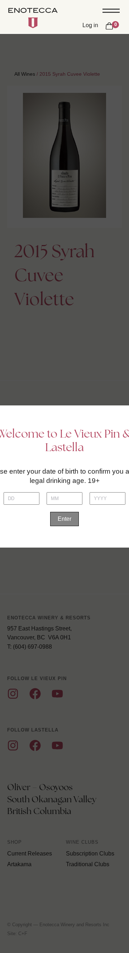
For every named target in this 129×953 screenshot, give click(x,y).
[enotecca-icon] (33, 23)
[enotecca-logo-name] (33, 11)
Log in (90, 25)
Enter (64, 519)
